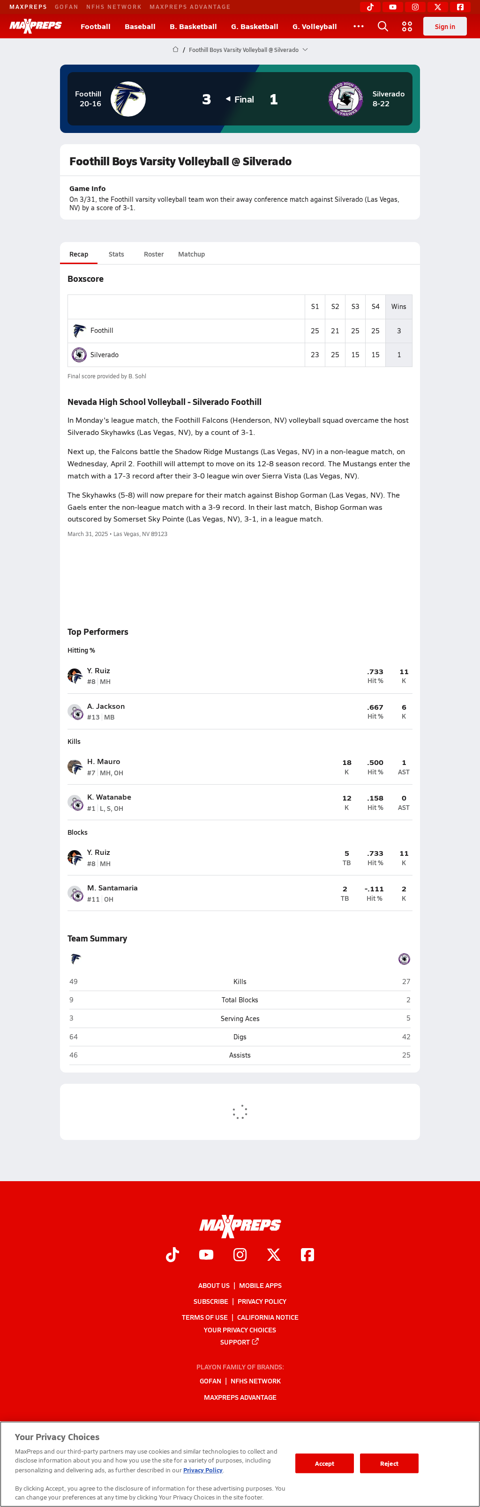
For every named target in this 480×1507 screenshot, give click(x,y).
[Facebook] (460, 7)
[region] (240, 1464)
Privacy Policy (262, 1301)
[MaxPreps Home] (35, 26)
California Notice (268, 1317)
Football (96, 26)
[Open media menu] (407, 26)
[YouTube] (392, 7)
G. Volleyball (314, 26)
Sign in (445, 26)
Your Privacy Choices (240, 1329)
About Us (214, 1285)
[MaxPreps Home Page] (175, 49)
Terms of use (205, 1317)
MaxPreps (28, 6)
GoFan (67, 6)
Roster (154, 253)
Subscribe (211, 1301)
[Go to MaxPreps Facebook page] (307, 1255)
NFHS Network (114, 6)
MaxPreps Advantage (190, 6)
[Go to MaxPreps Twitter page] (273, 1255)
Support (235, 1341)
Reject (389, 1463)
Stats (116, 253)
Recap (78, 253)
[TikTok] (370, 7)
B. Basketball (193, 26)
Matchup (191, 253)
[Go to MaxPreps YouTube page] (206, 1255)
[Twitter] (438, 7)
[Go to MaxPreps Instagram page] (240, 1255)
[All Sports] (358, 26)
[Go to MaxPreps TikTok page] (172, 1255)
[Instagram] (415, 7)
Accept (325, 1463)
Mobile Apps (260, 1285)
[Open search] (383, 26)
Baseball (140, 26)
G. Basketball (254, 26)
